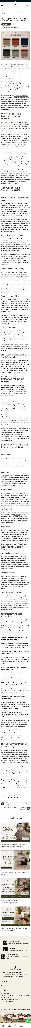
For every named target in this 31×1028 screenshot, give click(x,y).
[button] (2, 5)
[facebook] (8, 797)
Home (2, 10)
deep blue (17, 514)
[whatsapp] (17, 797)
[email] (20, 797)
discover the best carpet (21, 95)
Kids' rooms (4, 530)
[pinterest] (14, 797)
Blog (9, 795)
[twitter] (11, 797)
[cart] (29, 5)
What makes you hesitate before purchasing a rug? (14, 874)
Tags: (5, 795)
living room (7, 458)
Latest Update (6, 24)
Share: (4, 797)
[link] (15, 832)
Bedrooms (4, 475)
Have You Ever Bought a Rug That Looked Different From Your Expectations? (13, 846)
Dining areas (4, 493)
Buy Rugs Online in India (17, 795)
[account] (25, 5)
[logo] (15, 5)
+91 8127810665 (9, 1002)
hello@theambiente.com (11, 999)
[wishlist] (27, 5)
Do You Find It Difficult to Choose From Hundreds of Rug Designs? (12, 902)
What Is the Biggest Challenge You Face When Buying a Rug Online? (14, 930)
